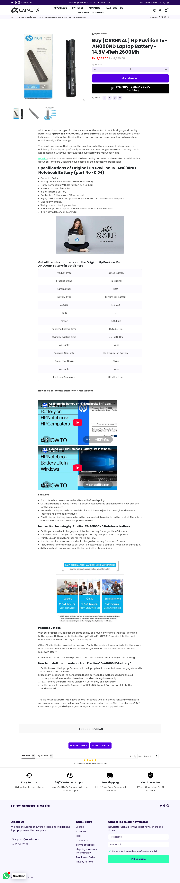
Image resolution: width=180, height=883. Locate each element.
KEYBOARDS (62, 8)
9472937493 (20, 843)
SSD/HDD (119, 8)
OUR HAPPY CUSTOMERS (90, 12)
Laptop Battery (99, 34)
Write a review (80, 745)
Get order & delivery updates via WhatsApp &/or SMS (134, 851)
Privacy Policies (84, 861)
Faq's (79, 835)
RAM (108, 8)
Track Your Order (85, 857)
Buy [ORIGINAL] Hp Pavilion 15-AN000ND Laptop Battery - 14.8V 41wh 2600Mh (51, 17)
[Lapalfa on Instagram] (19, 2)
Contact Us (82, 840)
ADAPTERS (96, 8)
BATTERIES (79, 8)
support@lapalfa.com (25, 839)
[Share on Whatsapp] (165, 17)
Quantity (97, 64)
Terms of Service (85, 844)
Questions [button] (43, 755)
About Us (81, 831)
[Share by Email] (168, 17)
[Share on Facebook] (159, 17)
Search (80, 826)
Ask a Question (102, 745)
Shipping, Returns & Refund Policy (86, 851)
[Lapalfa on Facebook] (16, 2)
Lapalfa (42, 158)
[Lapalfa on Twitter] (12, 2)
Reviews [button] (26, 755)
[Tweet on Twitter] (162, 17)
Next (84, 66)
